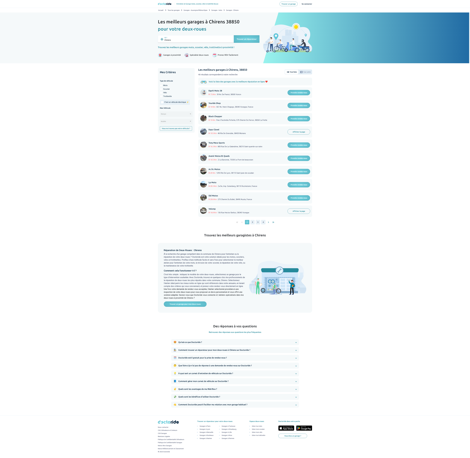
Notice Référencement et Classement (171, 449)
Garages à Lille (227, 432)
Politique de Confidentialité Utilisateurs (171, 440)
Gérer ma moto (257, 426)
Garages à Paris (205, 426)
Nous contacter (163, 427)
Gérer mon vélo (257, 432)
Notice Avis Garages (165, 446)
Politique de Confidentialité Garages (170, 443)
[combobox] (176, 115)
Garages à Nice (227, 435)
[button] (235, 342)
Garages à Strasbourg (229, 429)
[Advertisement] (176, 172)
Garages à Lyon (205, 429)
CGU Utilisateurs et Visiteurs (167, 430)
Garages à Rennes (228, 438)
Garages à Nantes (206, 438)
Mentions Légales (164, 436)
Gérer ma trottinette (258, 435)
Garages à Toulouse (228, 426)
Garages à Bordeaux (206, 435)
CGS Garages (162, 433)
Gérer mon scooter (258, 429)
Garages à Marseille (206, 432)
